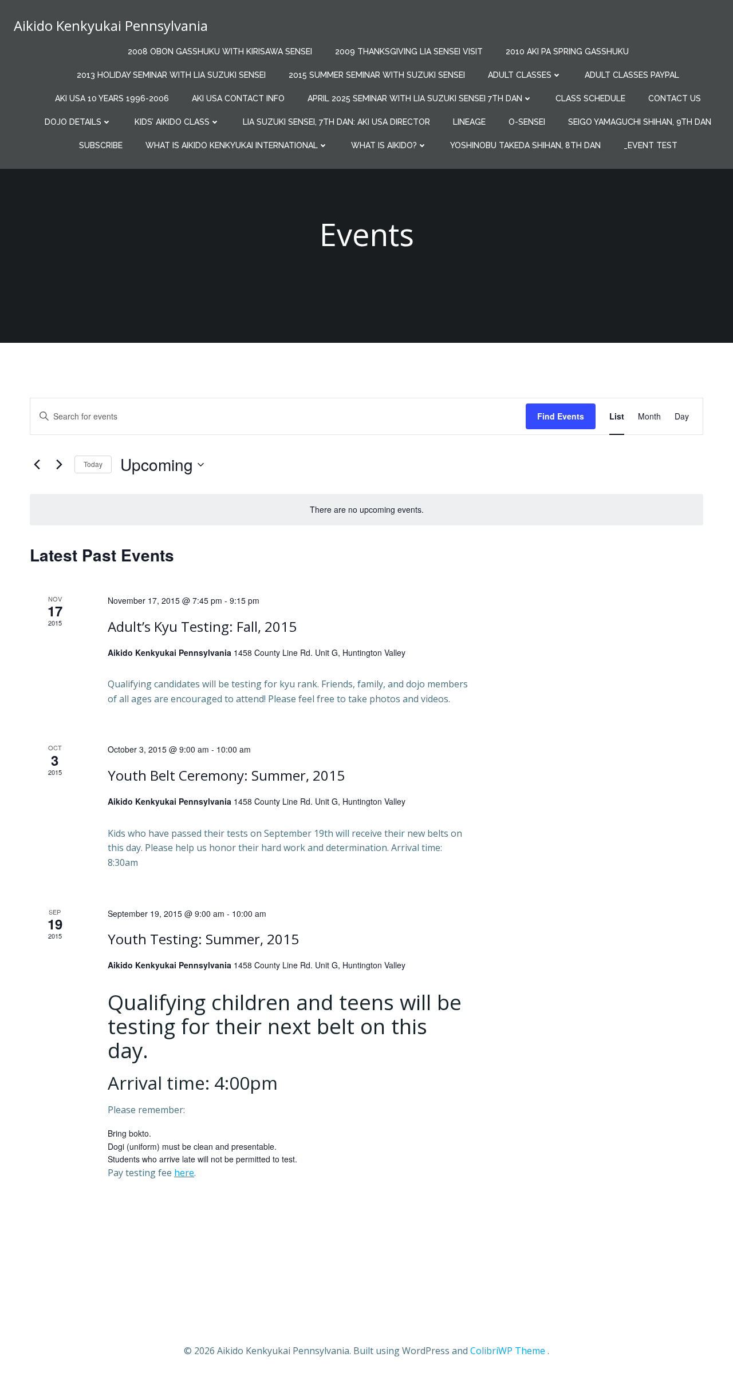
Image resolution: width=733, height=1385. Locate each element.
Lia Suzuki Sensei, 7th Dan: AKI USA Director (336, 121)
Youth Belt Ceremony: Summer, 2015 (226, 775)
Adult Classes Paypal (632, 75)
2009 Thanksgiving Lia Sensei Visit (409, 51)
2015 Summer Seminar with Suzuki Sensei (377, 75)
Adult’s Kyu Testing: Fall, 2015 (202, 626)
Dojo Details (73, 121)
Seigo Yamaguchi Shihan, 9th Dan (639, 121)
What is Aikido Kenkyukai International (231, 145)
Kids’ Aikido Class (172, 121)
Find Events (560, 416)
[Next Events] (59, 465)
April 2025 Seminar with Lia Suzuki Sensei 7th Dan (415, 98)
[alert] (366, 509)
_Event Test (650, 145)
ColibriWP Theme (507, 1350)
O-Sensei (527, 121)
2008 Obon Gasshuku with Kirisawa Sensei (220, 51)
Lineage (469, 121)
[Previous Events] (37, 465)
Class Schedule (590, 98)
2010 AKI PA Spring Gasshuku (567, 51)
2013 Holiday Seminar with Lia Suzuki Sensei (171, 75)
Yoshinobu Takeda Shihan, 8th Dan (525, 145)
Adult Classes (519, 75)
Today (93, 464)
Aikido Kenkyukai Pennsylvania (111, 25)
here (184, 1172)
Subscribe (101, 145)
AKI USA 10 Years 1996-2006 (112, 98)
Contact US (674, 98)
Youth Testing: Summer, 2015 (203, 938)
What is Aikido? (384, 145)
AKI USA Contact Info (238, 98)
